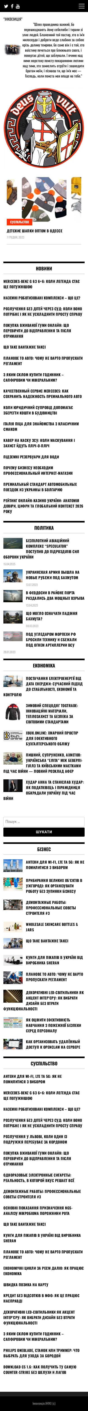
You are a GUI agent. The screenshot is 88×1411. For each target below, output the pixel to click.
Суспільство (19, 221)
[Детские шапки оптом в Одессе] (44, 199)
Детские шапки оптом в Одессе (34, 231)
